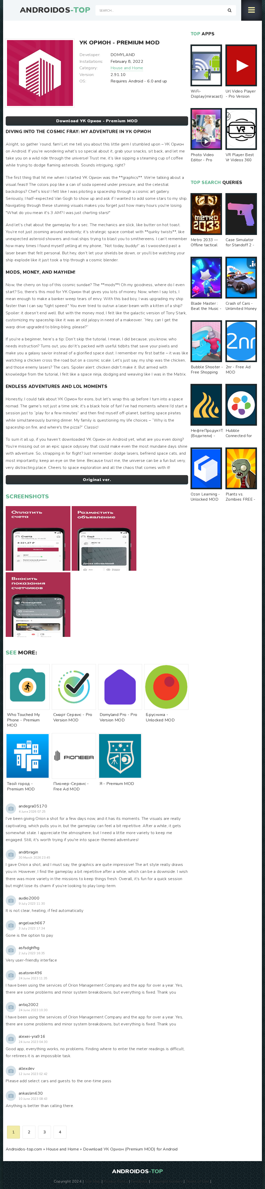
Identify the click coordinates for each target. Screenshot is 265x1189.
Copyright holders (166, 1181)
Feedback (139, 1181)
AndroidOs (55, 10)
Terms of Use (197, 1181)
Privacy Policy (116, 1181)
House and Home (127, 68)
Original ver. (97, 480)
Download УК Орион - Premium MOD (97, 121)
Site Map (92, 1181)
